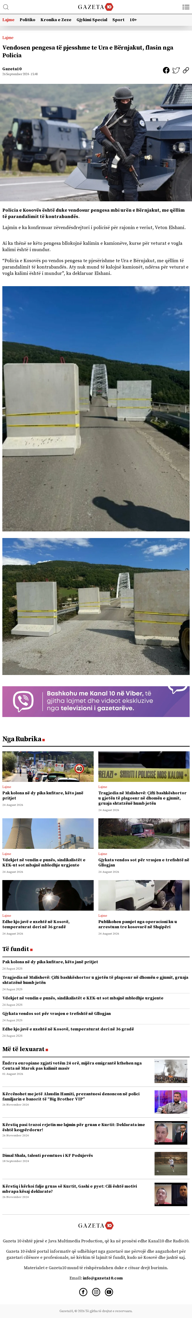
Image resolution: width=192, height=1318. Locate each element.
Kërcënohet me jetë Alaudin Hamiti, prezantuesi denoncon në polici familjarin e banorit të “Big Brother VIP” (71, 1096)
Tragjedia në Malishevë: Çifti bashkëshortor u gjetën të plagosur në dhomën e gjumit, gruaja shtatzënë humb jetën (142, 798)
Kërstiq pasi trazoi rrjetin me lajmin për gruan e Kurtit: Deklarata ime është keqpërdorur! (73, 1127)
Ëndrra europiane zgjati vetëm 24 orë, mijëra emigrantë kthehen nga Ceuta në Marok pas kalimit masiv (72, 1066)
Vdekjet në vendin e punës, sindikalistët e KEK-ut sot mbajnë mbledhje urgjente (43, 862)
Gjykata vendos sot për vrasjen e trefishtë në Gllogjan (143, 862)
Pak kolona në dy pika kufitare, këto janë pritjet (42, 795)
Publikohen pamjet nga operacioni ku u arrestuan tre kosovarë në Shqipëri (137, 924)
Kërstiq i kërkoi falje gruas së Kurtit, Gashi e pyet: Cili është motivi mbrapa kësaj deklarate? (69, 1189)
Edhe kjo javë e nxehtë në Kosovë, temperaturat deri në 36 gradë (36, 924)
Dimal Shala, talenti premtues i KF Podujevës (47, 1155)
